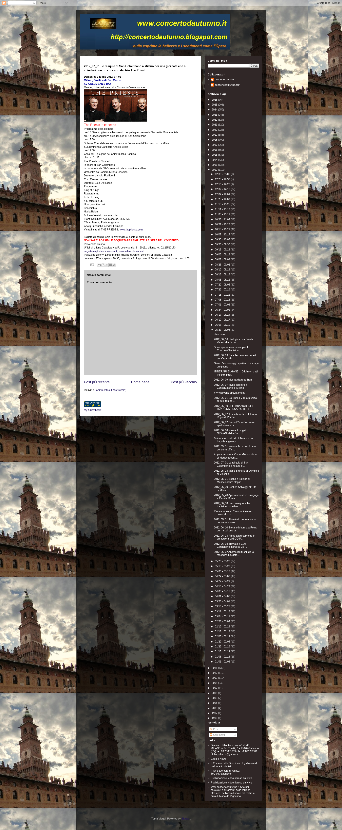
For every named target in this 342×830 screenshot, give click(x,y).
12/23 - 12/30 (223, 179)
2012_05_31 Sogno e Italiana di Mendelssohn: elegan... (232, 480)
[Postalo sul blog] (103, 265)
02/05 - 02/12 (223, 636)
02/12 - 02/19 (223, 631)
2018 (215, 139)
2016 (215, 149)
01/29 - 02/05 (223, 641)
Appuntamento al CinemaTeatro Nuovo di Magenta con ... (236, 456)
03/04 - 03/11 (223, 616)
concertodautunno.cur (227, 84)
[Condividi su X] (107, 265)
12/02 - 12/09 (223, 194)
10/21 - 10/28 (223, 224)
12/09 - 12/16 (223, 189)
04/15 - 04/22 (223, 586)
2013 (215, 164)
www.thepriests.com (131, 229)
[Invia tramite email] (99, 265)
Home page (140, 382)
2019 (215, 134)
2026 (215, 99)
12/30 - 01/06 (223, 174)
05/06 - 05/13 (223, 571)
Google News (218, 758)
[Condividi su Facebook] (110, 265)
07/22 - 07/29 (223, 289)
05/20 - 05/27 (223, 561)
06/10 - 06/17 (223, 319)
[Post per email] (92, 264)
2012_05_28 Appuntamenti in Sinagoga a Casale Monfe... (236, 497)
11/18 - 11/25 (223, 204)
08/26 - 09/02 (223, 264)
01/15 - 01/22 (223, 651)
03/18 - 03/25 (223, 606)
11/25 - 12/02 (223, 199)
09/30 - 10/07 (223, 239)
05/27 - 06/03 (223, 329)
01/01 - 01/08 (223, 661)
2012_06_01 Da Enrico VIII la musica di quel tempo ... (235, 399)
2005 (215, 698)
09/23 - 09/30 (223, 244)
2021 (215, 124)
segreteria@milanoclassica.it (100, 251)
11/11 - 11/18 (223, 209)
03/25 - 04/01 (223, 601)
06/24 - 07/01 (223, 309)
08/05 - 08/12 (223, 279)
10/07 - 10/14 (223, 234)
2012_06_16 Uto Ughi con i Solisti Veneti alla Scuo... (233, 341)
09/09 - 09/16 (223, 254)
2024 (215, 109)
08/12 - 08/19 (223, 274)
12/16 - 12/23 (223, 184)
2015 (215, 154)
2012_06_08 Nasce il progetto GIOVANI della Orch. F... (231, 432)
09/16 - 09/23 (223, 249)
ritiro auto (219, 334)
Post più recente (97, 382)
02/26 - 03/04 (223, 621)
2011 (215, 667)
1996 (215, 718)
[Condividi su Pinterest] (114, 265)
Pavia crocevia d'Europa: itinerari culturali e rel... (233, 513)
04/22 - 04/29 (223, 581)
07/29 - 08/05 (223, 284)
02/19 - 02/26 (223, 626)
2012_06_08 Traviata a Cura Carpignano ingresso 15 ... (230, 545)
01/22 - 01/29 (223, 646)
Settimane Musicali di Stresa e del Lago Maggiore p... (233, 440)
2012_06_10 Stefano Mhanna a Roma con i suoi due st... (235, 529)
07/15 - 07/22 (223, 294)
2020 (215, 129)
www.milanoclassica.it (131, 251)
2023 (215, 114)
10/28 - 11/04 (223, 219)
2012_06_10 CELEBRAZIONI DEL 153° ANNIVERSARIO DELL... (233, 408)
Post (215, 729)
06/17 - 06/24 (223, 314)
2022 (215, 119)
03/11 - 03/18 (223, 611)
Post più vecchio (184, 382)
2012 (215, 169)
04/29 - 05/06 (223, 576)
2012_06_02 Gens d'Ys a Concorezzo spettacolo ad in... (235, 424)
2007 (215, 687)
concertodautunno (225, 79)
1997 (215, 713)
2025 (215, 104)
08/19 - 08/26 (223, 269)
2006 (215, 693)
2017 (215, 144)
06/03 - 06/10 (223, 324)
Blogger (185, 818)
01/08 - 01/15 (223, 656)
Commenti (218, 734)
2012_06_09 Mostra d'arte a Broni (233, 379)
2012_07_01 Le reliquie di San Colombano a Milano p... (231, 464)
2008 (215, 683)
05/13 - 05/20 (223, 566)
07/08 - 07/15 (223, 299)
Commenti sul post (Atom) (111, 389)
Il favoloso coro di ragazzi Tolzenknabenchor (225, 772)
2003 (215, 708)
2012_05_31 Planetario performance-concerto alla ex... (235, 521)
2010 (215, 672)
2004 (215, 703)
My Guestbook (92, 409)
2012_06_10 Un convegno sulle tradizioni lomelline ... (232, 505)
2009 (215, 677)
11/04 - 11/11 (223, 214)
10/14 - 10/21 (223, 229)
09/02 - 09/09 (223, 259)
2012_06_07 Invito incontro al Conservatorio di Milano (231, 386)
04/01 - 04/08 (223, 596)
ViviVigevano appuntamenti (229, 392)
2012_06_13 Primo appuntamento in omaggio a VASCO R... (234, 537)
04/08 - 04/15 (223, 591)
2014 (215, 159)
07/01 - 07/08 (223, 304)
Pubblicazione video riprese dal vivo (231, 778)
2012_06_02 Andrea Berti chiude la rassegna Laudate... (234, 553)
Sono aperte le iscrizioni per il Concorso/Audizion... (231, 349)
